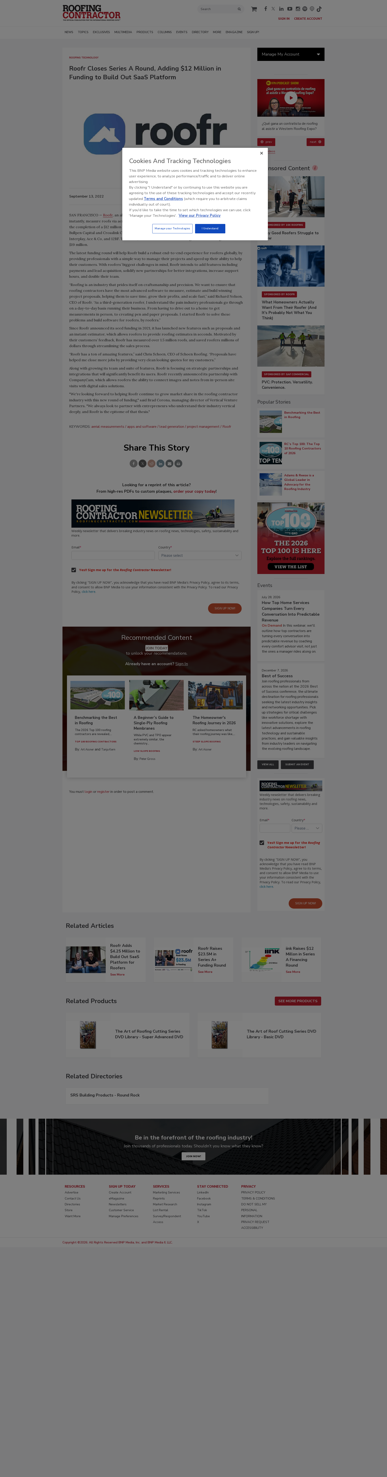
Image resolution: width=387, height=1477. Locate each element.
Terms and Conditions (163, 198)
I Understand (210, 228)
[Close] (262, 153)
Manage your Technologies (172, 228)
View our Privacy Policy (200, 215)
